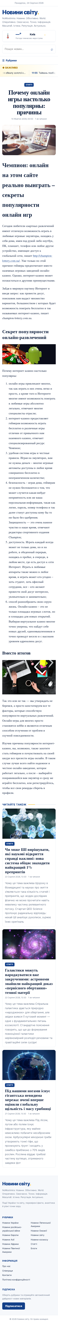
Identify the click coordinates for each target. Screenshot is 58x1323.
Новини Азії (8, 1239)
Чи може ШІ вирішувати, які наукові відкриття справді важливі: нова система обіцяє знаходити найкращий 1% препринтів (27, 860)
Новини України (10, 1222)
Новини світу (20, 12)
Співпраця (7, 1270)
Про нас (6, 1266)
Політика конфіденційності (16, 1279)
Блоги (34, 1248)
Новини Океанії (39, 1230)
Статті (29, 85)
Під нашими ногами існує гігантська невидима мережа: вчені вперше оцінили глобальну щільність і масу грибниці (28, 1099)
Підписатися (13, 1306)
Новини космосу (39, 1239)
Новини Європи (10, 1235)
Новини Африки (10, 1244)
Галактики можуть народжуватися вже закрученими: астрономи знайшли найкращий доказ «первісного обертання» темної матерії (29, 981)
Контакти (7, 1275)
